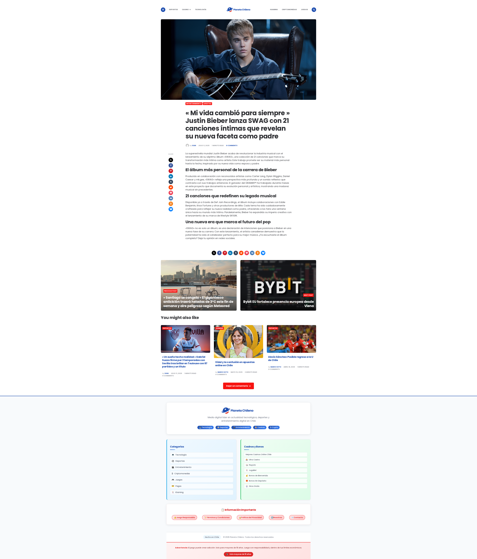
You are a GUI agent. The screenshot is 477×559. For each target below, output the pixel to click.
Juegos (304, 9)
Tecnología (200, 9)
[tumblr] (171, 182)
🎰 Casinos (260, 427)
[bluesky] (171, 209)
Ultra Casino (254, 459)
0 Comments (231, 145)
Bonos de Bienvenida (258, 475)
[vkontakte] (171, 198)
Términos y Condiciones (218, 517)
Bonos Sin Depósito (257, 481)
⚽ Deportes (222, 427)
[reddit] (171, 187)
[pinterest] (171, 171)
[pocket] (171, 193)
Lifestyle (207, 104)
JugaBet (253, 470)
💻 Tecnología (205, 427)
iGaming (274, 9)
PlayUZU (252, 465)
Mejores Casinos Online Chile (258, 454)
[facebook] (171, 165)
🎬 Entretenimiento (241, 427)
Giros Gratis (254, 486)
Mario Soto (223, 372)
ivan (194, 145)
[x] (171, 160)
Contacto (298, 517)
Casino (185, 9)
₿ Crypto (274, 427)
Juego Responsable (185, 517)
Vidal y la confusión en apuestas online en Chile (235, 363)
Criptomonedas (289, 9)
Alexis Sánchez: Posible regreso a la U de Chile (290, 358)
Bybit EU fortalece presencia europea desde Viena (278, 303)
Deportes (173, 9)
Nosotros (277, 517)
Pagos (178, 486)
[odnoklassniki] (171, 203)
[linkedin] (171, 176)
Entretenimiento (194, 104)
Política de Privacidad (251, 517)
